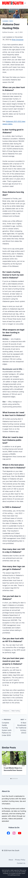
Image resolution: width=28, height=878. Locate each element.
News (11, 21)
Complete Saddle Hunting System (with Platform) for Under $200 (6, 727)
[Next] (23, 764)
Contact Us (21, 863)
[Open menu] (25, 3)
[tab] (10, 778)
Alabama (5, 21)
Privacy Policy (20, 860)
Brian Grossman (8, 32)
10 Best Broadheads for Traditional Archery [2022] (21, 726)
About (11, 860)
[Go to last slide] (4, 764)
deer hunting (16, 711)
